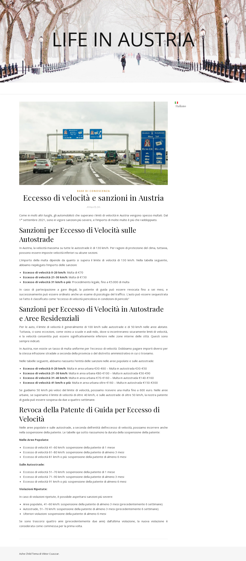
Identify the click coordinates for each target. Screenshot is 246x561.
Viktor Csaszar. (50, 553)
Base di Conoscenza (93, 191)
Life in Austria (123, 38)
